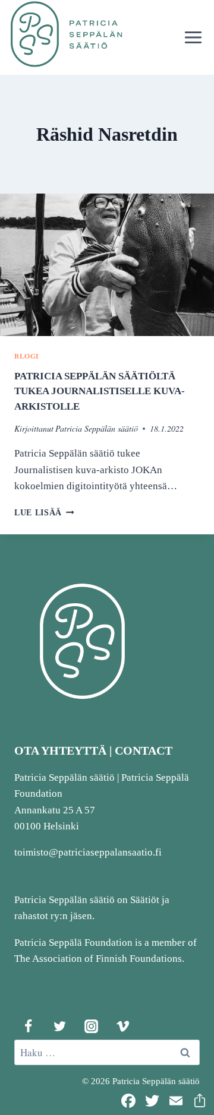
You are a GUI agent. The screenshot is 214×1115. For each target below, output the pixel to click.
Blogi (26, 356)
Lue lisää (44, 512)
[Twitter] (59, 1026)
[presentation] (107, 265)
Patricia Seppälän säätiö (96, 428)
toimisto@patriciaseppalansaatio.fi (88, 852)
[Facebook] (28, 1026)
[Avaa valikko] (193, 37)
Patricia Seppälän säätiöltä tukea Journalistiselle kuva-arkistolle (99, 391)
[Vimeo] (122, 1026)
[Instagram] (91, 1026)
